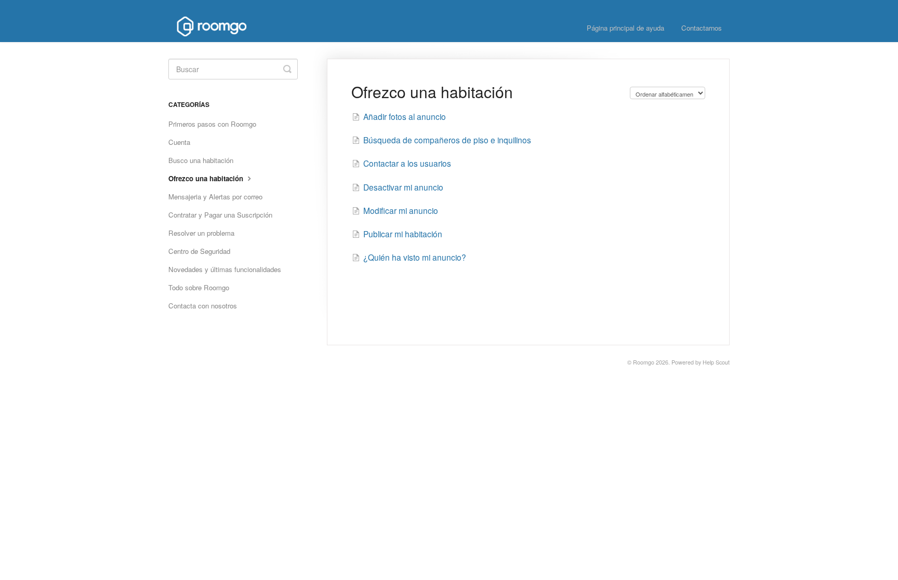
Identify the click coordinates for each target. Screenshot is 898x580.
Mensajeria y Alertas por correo (215, 196)
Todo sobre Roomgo (198, 287)
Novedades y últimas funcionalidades (224, 269)
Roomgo (643, 362)
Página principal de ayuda (625, 28)
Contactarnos (701, 28)
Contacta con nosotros (202, 306)
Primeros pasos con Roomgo (212, 124)
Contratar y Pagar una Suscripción (220, 215)
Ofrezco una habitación (206, 178)
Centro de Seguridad (199, 251)
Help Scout (716, 362)
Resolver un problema (201, 233)
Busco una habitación (200, 160)
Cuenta (179, 142)
